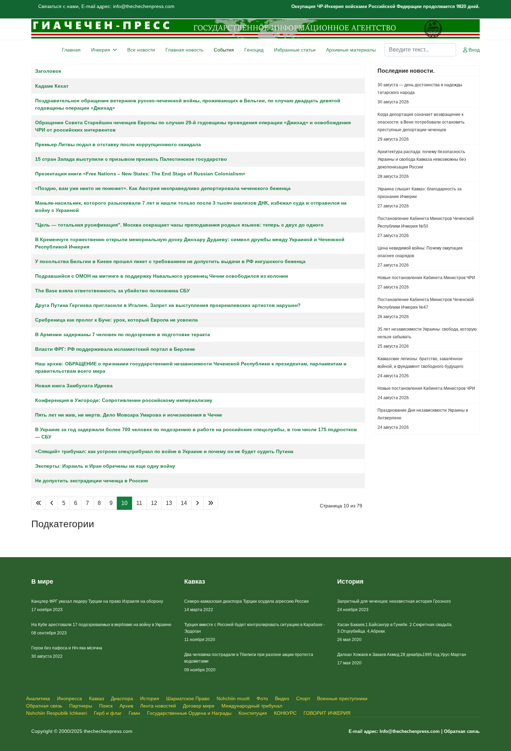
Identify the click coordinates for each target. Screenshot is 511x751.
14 (184, 503)
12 (154, 503)
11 (139, 503)
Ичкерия (100, 50)
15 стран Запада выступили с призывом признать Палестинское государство (131, 159)
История (149, 698)
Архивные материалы (351, 50)
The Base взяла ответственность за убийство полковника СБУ (112, 290)
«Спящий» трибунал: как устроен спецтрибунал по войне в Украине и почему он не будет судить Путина (164, 451)
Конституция (252, 713)
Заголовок (48, 71)
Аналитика (38, 698)
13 (169, 503)
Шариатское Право (188, 698)
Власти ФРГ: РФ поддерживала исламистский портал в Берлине (115, 349)
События (224, 50)
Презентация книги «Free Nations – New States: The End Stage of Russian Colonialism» (140, 173)
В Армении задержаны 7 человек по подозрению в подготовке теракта (122, 334)
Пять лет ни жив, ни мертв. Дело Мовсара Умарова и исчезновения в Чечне (128, 415)
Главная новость (184, 50)
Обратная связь (44, 706)
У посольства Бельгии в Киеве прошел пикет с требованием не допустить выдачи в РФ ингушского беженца (170, 261)
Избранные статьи (295, 50)
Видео (282, 698)
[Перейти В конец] (210, 503)
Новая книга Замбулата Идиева (74, 385)
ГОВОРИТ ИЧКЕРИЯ (326, 713)
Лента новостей (158, 706)
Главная (71, 50)
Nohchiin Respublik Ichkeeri (56, 713)
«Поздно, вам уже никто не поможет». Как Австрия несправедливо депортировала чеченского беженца (163, 188)
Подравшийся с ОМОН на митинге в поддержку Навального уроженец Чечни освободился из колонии (161, 276)
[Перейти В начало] (38, 503)
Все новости (141, 50)
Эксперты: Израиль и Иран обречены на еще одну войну (105, 466)
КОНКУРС (285, 713)
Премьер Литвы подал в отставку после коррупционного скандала (118, 144)
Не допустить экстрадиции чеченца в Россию (91, 480)
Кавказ (96, 698)
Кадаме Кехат (51, 86)
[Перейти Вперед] (197, 503)
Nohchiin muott (233, 698)
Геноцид (253, 50)
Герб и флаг (108, 713)
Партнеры (80, 706)
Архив (126, 706)
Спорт (303, 698)
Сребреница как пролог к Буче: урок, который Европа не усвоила (116, 320)
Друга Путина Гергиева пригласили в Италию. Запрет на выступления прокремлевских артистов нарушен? (168, 305)
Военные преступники (342, 698)
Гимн (134, 713)
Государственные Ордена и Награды (189, 713)
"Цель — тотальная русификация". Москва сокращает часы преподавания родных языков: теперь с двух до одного (179, 225)
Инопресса (69, 698)
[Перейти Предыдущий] (52, 503)
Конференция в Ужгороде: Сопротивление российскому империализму (123, 400)
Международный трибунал (251, 706)
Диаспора (122, 698)
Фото (262, 698)
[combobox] (420, 49)
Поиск (106, 706)
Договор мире (198, 706)
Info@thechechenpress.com (410, 731)
